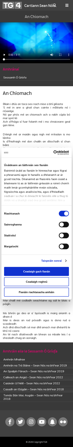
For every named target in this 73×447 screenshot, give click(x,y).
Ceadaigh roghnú (36, 281)
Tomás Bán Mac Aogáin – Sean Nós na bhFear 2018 (33, 397)
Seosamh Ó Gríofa (14, 77)
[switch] (64, 224)
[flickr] (63, 425)
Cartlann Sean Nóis (39, 5)
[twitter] (21, 425)
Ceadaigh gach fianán (36, 271)
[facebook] (10, 425)
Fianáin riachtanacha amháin (36, 291)
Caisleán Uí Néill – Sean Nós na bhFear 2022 (31, 383)
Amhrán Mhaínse (14, 359)
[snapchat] (53, 425)
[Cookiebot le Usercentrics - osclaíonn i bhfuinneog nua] (53, 152)
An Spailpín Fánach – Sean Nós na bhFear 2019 (33, 371)
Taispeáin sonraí (51, 260)
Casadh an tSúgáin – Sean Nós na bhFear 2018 (33, 389)
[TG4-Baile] (12, 5)
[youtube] (42, 425)
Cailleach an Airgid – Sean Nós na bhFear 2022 (33, 377)
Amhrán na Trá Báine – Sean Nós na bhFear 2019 (35, 365)
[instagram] (31, 425)
